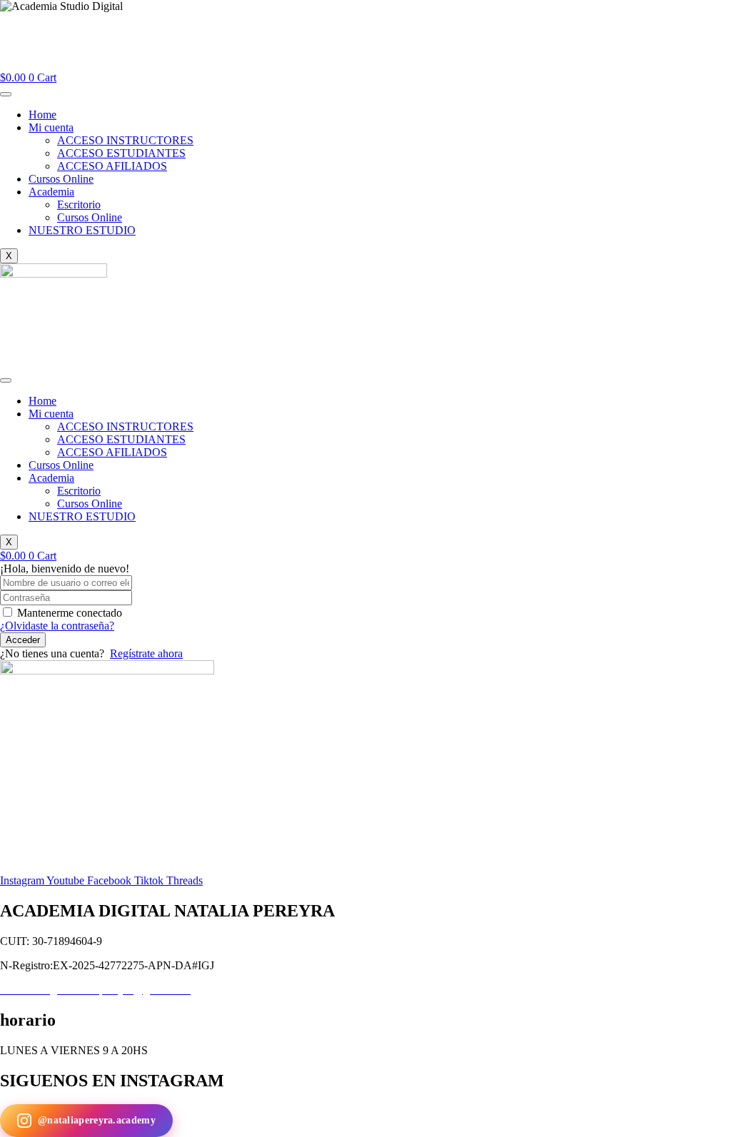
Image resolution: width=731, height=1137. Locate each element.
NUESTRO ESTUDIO (82, 230)
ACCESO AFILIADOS (112, 166)
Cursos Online (61, 179)
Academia (51, 192)
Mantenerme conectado (69, 613)
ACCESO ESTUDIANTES (121, 153)
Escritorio (79, 204)
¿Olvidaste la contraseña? (57, 626)
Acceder (23, 640)
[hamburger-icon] (5, 94)
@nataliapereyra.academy (97, 1120)
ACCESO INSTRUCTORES (125, 140)
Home (42, 114)
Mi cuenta (51, 127)
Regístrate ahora (146, 653)
